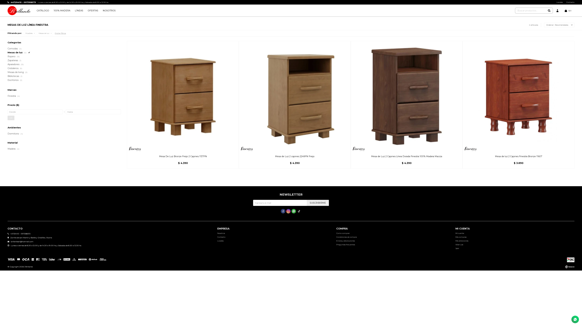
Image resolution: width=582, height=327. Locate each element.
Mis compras (461, 237)
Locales (560, 2)
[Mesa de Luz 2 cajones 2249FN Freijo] (295, 97)
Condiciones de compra (346, 237)
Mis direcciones (461, 241)
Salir (457, 248)
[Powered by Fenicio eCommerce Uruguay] (569, 266)
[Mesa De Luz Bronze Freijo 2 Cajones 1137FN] (183, 97)
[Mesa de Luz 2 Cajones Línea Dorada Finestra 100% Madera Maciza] (406, 97)
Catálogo (43, 10)
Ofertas (93, 10)
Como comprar (343, 233)
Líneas (79, 10)
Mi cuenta (459, 233)
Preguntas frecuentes (345, 244)
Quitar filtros (60, 33)
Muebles (29, 33)
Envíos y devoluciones (345, 241)
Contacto (570, 2)
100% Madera (62, 10)
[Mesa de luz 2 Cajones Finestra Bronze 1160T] (518, 97)
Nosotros (109, 10)
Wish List (459, 244)
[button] (549, 11)
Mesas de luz (44, 33)
